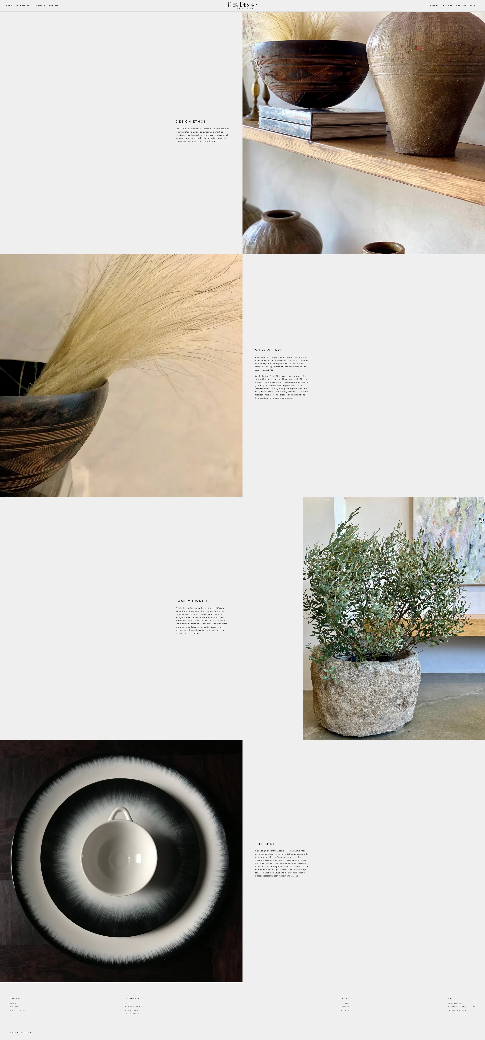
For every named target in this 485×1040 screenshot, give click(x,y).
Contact (128, 1003)
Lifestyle (39, 6)
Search (434, 6)
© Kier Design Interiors (21, 1033)
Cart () (474, 6)
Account (461, 6)
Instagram (345, 1003)
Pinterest (344, 1010)
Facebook (344, 1007)
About (13, 1003)
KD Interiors (23, 6)
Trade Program (17, 1010)
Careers (14, 1007)
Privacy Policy (131, 1010)
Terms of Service (132, 1013)
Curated (54, 6)
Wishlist (448, 6)
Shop (9, 6)
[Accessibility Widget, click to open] (481, 520)
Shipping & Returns (133, 1007)
